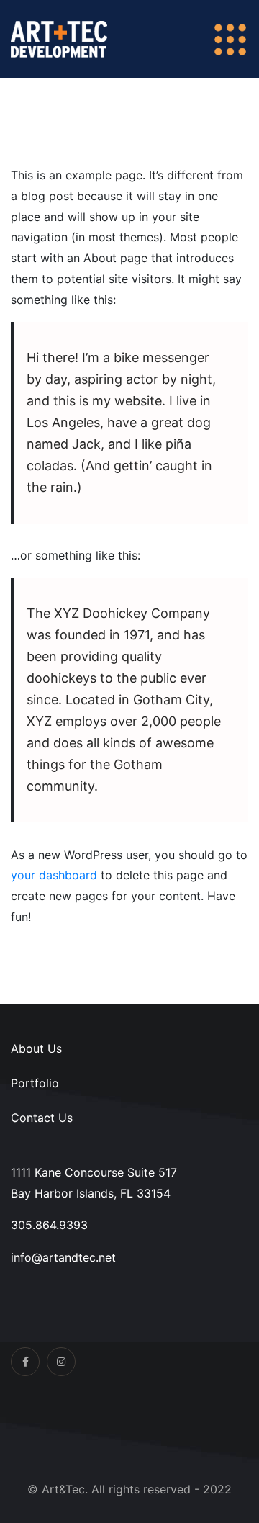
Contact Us (42, 1117)
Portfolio (35, 1083)
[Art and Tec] (59, 38)
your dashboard (54, 875)
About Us (36, 1048)
